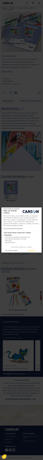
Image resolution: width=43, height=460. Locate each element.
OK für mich (32, 250)
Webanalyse (8, 240)
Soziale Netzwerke (10, 242)
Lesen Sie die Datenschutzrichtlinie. (13, 228)
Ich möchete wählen (11, 250)
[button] (4, 456)
